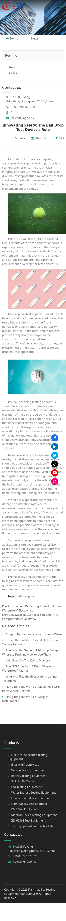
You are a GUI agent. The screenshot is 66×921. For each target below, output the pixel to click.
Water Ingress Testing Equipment (33, 792)
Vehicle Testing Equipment (28, 770)
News (33, 17)
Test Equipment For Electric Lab (32, 826)
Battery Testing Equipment (29, 776)
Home (14, 38)
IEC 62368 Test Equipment (28, 820)
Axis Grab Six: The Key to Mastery (28, 660)
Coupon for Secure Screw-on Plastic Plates (34, 634)
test (34, 596)
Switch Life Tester (22, 781)
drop (26, 596)
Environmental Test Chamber (30, 798)
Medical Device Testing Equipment (34, 815)
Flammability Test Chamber (29, 804)
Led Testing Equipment (26, 787)
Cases (13, 73)
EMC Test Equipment (25, 809)
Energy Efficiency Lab (25, 765)
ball (19, 596)
